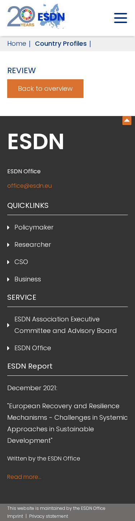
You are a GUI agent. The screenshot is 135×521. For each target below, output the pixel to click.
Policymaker (34, 227)
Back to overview (45, 88)
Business (27, 279)
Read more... (24, 477)
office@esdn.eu (29, 186)
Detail (126, 120)
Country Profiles (61, 43)
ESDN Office (32, 347)
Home (16, 43)
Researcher (32, 244)
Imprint (15, 516)
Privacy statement (48, 516)
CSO (21, 261)
